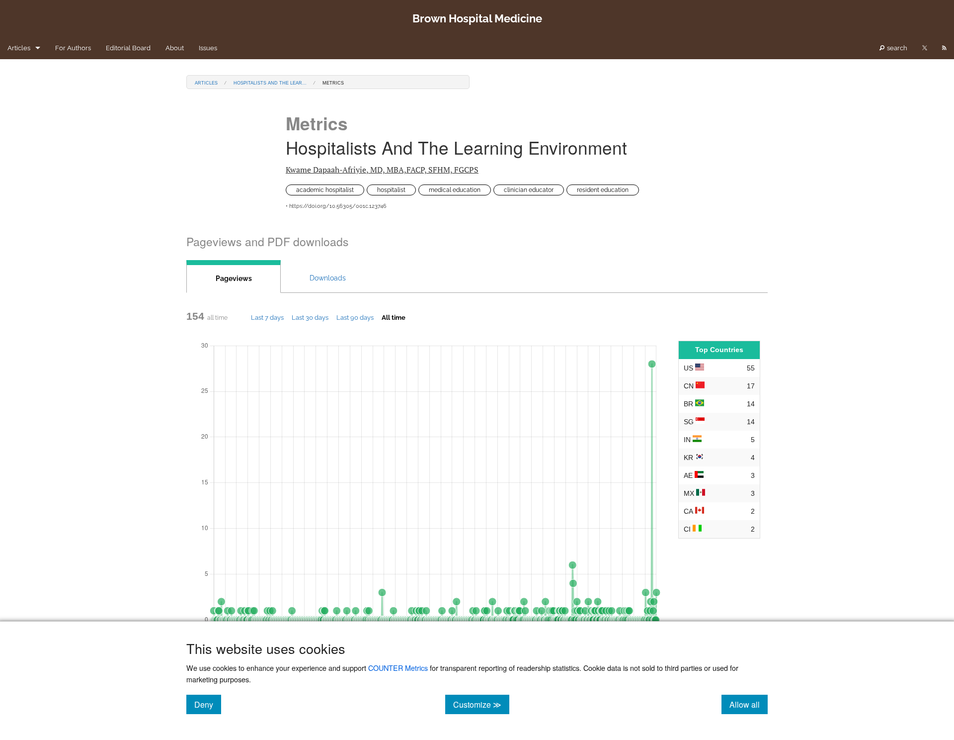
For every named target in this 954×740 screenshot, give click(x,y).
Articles (18, 48)
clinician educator (529, 189)
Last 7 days (267, 317)
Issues (208, 48)
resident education (603, 189)
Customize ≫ (481, 704)
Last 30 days (310, 317)
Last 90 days (355, 317)
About (174, 48)
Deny (207, 704)
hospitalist (391, 189)
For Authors (73, 48)
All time (393, 317)
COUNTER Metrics (398, 667)
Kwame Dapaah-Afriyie (382, 169)
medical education (454, 189)
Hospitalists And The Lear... (270, 82)
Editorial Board (128, 48)
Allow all (748, 704)
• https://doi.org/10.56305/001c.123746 (336, 206)
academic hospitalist (325, 189)
